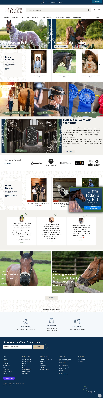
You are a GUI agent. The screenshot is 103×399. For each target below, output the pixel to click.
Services (68, 17)
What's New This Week (46, 359)
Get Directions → (63, 374)
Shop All (5, 373)
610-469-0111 (62, 362)
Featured (5, 17)
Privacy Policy (25, 367)
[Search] (89, 10)
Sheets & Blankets (7, 371)
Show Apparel (6, 365)
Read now (4, 283)
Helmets (5, 359)
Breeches (5, 363)
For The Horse (25, 17)
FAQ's (23, 365)
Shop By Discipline (48, 17)
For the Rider (14, 17)
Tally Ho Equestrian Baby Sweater (90, 75)
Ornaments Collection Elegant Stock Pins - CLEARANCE (64, 204)
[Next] (99, 65)
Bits (4, 367)
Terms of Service (26, 371)
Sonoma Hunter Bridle (64, 75)
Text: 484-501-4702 (26, 361)
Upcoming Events (44, 369)
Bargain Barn (59, 17)
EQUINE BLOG (51, 297)
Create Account (81, 359)
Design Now (69, 151)
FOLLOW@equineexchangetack (51, 309)
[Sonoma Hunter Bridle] (64, 61)
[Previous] (3, 2)
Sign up (38, 346)
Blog (41, 363)
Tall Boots (5, 361)
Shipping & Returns (26, 369)
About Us (24, 363)
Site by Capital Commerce (9, 385)
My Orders (80, 361)
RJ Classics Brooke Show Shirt (38, 75)
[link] (86, 199)
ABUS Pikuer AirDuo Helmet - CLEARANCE (39, 203)
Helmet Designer (77, 17)
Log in (97, 17)
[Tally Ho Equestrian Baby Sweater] (90, 61)
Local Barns (43, 365)
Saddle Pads (6, 369)
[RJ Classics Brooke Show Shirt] (38, 61)
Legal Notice (25, 373)
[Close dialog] (100, 189)
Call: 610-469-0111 (26, 359)
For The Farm (36, 17)
